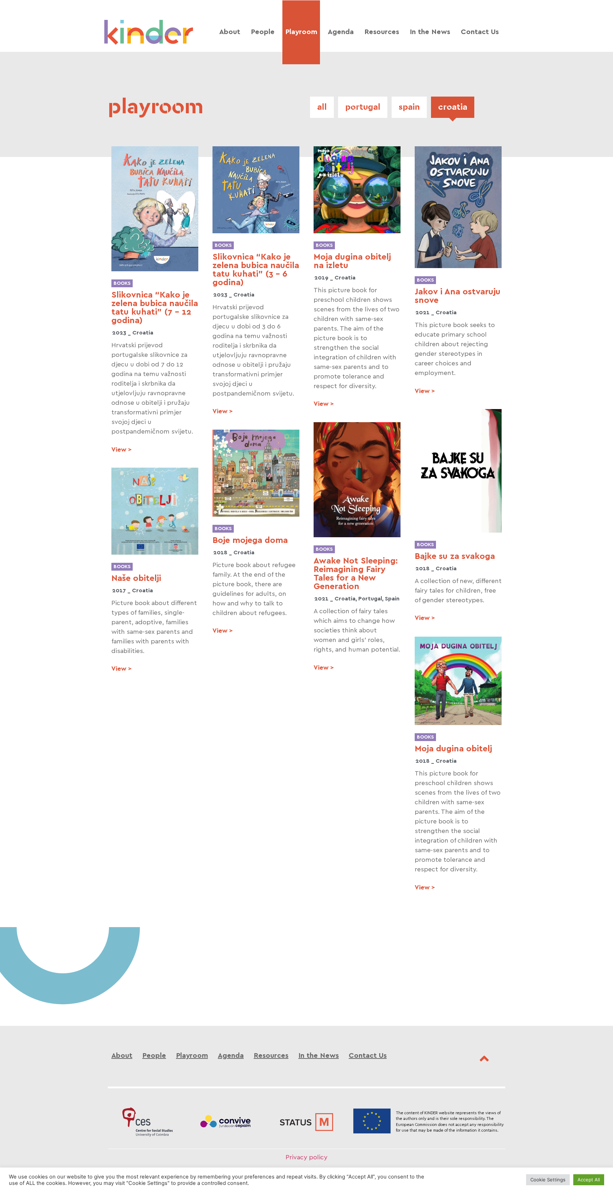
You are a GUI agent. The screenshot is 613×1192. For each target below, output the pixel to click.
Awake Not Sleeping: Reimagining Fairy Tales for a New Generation (356, 574)
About (229, 32)
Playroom (301, 32)
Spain (409, 107)
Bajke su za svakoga (455, 556)
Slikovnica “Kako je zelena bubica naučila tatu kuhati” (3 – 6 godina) (255, 270)
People (263, 32)
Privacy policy (306, 1157)
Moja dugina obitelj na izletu (352, 261)
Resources (381, 32)
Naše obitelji (136, 578)
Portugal (362, 107)
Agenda (341, 32)
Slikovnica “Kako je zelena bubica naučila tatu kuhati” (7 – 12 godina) (154, 308)
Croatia (452, 107)
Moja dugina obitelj (453, 749)
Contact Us (480, 32)
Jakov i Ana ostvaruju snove (458, 296)
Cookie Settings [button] (547, 1179)
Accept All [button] (589, 1179)
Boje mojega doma (250, 540)
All (322, 107)
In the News (430, 32)
